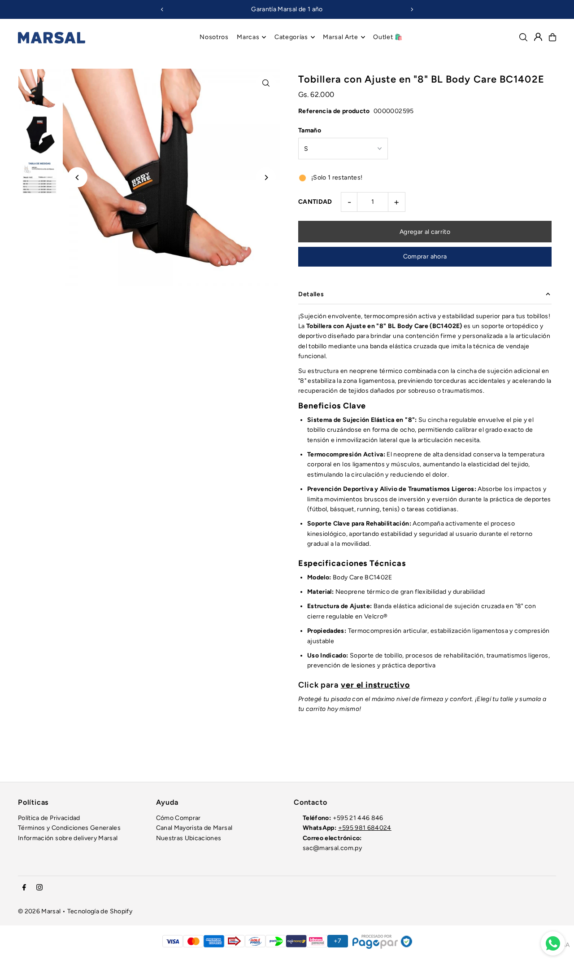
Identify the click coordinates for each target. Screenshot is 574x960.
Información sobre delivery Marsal (68, 838)
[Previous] (162, 9)
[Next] (411, 9)
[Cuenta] (538, 37)
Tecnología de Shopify (99, 911)
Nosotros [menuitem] (214, 37)
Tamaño (309, 130)
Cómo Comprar (178, 818)
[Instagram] (39, 888)
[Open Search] (523, 37)
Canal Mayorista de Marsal (194, 828)
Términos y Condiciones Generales (69, 828)
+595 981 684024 (364, 828)
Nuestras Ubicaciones (189, 838)
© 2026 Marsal (39, 911)
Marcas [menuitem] (248, 37)
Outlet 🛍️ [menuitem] (388, 37)
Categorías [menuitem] (291, 37)
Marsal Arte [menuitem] (340, 37)
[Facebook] (24, 888)
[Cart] (552, 37)
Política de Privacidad (49, 818)
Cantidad (315, 202)
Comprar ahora (425, 256)
